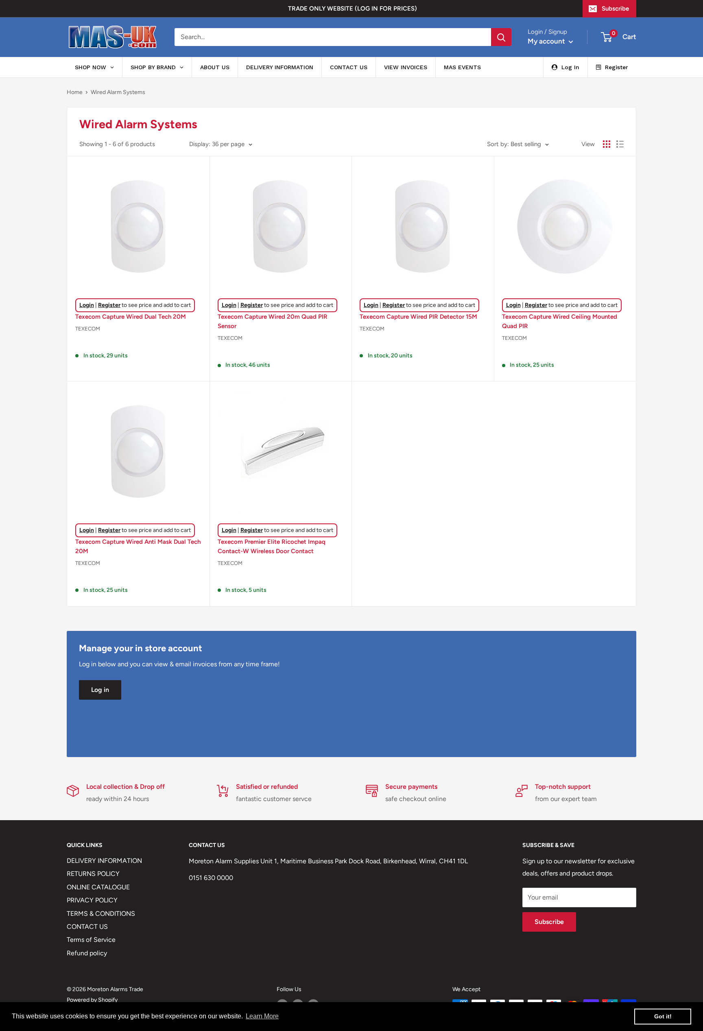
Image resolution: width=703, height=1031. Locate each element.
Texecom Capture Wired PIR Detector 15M (418, 316)
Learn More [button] (262, 1016)
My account (547, 41)
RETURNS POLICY (93, 874)
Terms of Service (91, 939)
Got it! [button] (663, 1016)
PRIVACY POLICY (92, 900)
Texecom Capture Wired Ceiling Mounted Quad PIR (559, 321)
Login (86, 305)
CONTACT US (87, 926)
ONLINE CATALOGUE (98, 887)
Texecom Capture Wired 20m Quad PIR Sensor (272, 321)
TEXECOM (87, 329)
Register (109, 305)
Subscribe (615, 8)
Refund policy (87, 953)
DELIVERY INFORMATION (104, 861)
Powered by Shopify (92, 999)
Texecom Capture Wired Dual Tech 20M (130, 316)
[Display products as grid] (606, 144)
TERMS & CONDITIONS (101, 913)
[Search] (501, 37)
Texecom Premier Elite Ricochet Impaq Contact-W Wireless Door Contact (271, 546)
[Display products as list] (620, 144)
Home (75, 92)
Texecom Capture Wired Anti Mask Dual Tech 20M (138, 546)
